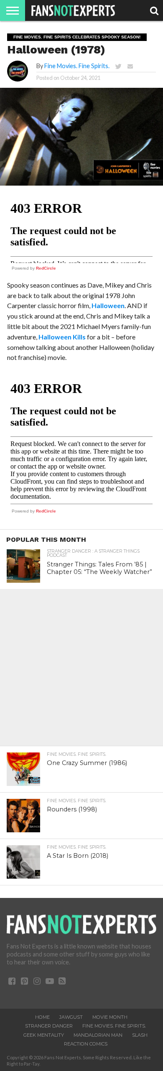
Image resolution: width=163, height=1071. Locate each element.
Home (42, 1017)
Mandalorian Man (98, 1035)
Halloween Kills (62, 337)
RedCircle (46, 268)
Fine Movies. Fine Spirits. (77, 65)
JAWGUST (71, 1017)
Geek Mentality (43, 1035)
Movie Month (109, 1017)
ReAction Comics (85, 1044)
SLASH (140, 1035)
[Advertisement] (81, 670)
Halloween (108, 305)
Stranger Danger (49, 1026)
